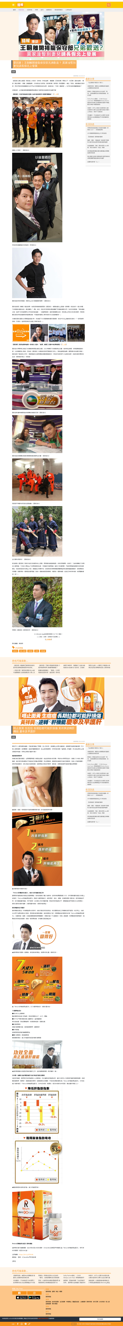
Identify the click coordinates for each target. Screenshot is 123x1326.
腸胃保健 (89, 1302)
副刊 (42, 10)
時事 (36, 10)
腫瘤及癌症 (75, 1302)
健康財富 (49, 10)
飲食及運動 (55, 1302)
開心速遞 (23, 651)
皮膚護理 (48, 1304)
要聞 (53, 1291)
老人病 (108, 1302)
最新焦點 (48, 1291)
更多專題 (54, 1304)
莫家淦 (15, 651)
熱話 (57, 1291)
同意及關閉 (100, 1319)
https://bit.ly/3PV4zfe (26, 1254)
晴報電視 (21, 10)
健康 (14, 10)
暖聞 (60, 1291)
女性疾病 (102, 1302)
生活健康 (62, 1302)
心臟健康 (83, 1302)
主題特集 (29, 10)
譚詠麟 (43, 651)
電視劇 (31, 651)
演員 (37, 651)
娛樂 (13, 72)
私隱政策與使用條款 (43, 1318)
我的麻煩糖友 (59, 10)
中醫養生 (68, 1302)
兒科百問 (95, 1302)
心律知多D (69, 10)
